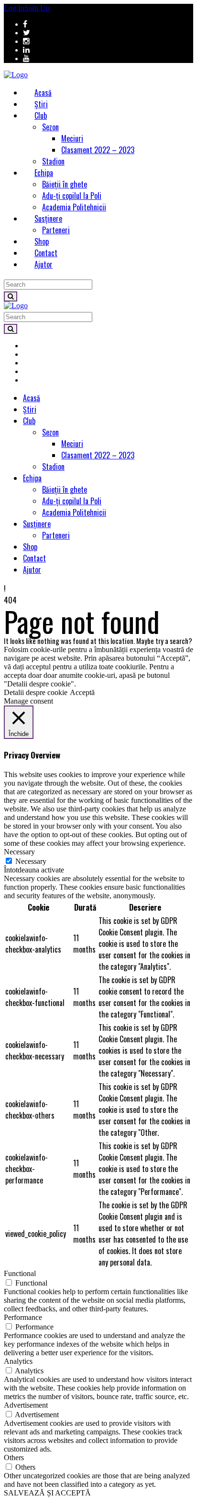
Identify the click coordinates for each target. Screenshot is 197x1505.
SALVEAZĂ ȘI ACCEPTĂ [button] (47, 1493)
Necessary (30, 861)
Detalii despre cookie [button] (35, 692)
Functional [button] (20, 1273)
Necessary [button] (19, 852)
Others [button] (14, 1457)
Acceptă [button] (82, 692)
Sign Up (37, 8)
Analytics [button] (18, 1361)
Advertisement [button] (26, 1405)
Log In (14, 8)
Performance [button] (23, 1317)
